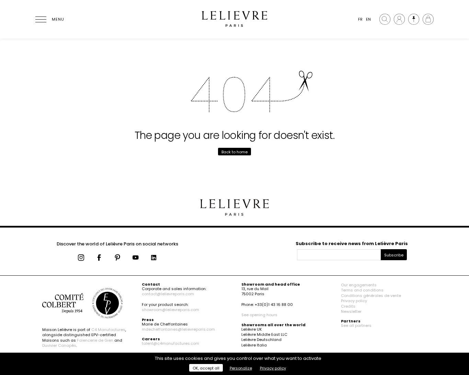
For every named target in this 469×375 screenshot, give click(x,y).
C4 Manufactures (108, 329)
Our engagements (359, 285)
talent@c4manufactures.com (170, 343)
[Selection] (413, 19)
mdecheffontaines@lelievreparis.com (178, 329)
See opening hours (259, 315)
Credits (348, 306)
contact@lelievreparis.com (168, 294)
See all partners (356, 325)
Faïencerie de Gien (95, 340)
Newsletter (351, 311)
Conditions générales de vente (371, 295)
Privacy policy (354, 301)
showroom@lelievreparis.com (170, 309)
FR (360, 19)
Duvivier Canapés (59, 345)
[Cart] (428, 19)
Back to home (234, 152)
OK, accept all (206, 368)
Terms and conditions (362, 290)
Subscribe (393, 255)
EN (368, 19)
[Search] (384, 19)
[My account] (399, 19)
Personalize (241, 368)
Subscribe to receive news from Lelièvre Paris (352, 243)
